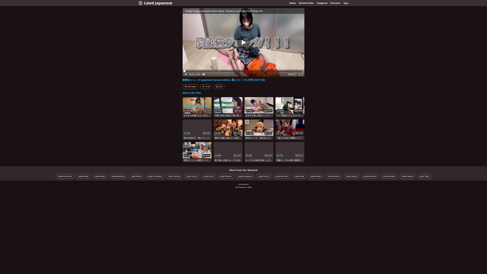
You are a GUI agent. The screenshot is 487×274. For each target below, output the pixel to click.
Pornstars (335, 3)
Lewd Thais (424, 176)
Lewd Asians (100, 176)
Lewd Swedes (407, 176)
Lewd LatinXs (351, 176)
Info (220, 86)
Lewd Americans (65, 176)
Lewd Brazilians (118, 176)
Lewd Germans (282, 176)
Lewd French (263, 176)
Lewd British (136, 176)
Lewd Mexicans (370, 176)
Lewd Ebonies (226, 176)
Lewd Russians (389, 176)
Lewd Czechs (191, 176)
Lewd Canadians (155, 176)
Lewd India (299, 176)
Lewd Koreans (334, 176)
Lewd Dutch (209, 176)
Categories (322, 3)
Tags (345, 3)
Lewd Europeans (245, 176)
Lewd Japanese (158, 3)
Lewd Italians (316, 176)
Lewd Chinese (174, 176)
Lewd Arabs (83, 176)
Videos (292, 3)
